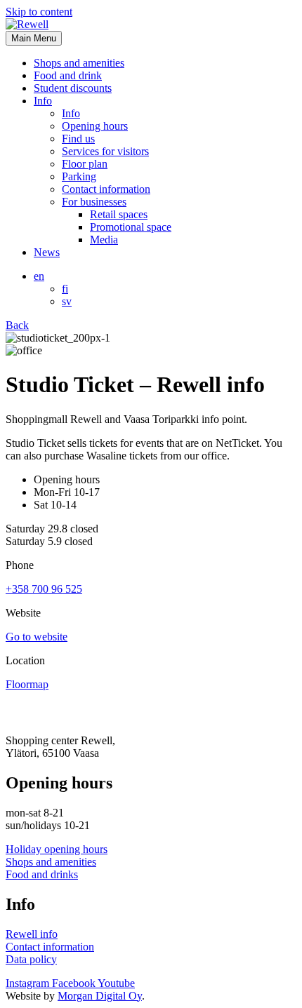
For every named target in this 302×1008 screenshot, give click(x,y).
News (47, 252)
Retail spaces (118, 214)
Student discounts (73, 88)
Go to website (36, 637)
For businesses (94, 202)
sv (67, 301)
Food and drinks (42, 874)
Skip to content (39, 12)
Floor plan (84, 164)
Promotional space (130, 227)
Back (17, 325)
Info (43, 101)
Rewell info (32, 934)
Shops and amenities (79, 63)
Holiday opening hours (56, 849)
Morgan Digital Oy (100, 996)
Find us (78, 139)
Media (104, 240)
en (39, 276)
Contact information (106, 189)
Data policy (31, 959)
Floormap (27, 684)
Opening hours (95, 126)
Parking (79, 176)
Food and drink (68, 75)
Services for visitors (105, 151)
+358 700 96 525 (44, 589)
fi (65, 289)
